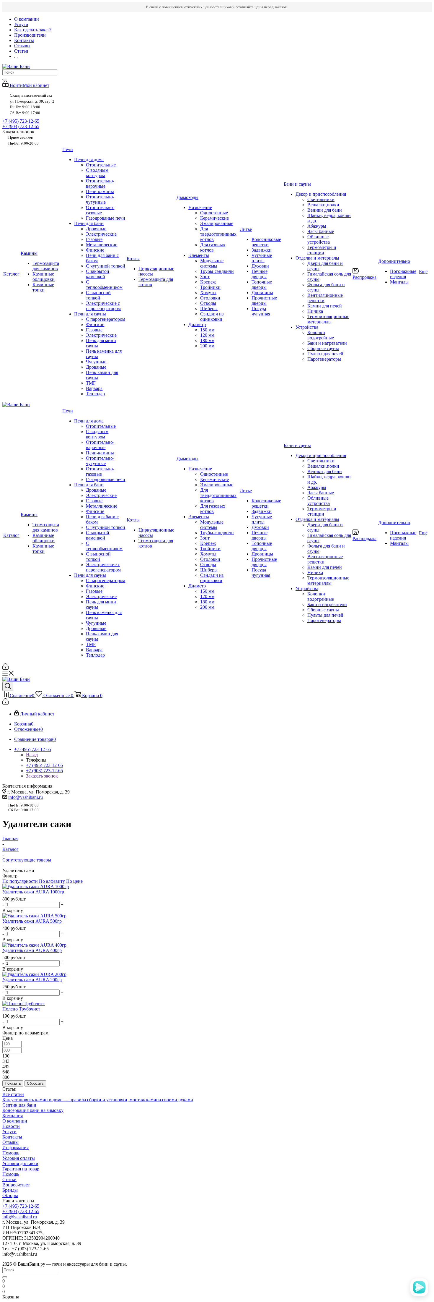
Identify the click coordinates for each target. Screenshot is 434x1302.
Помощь (10, 1152)
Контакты (12, 1136)
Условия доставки (20, 1163)
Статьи (9, 1179)
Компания (12, 1115)
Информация (15, 1147)
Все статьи (13, 1094)
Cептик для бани (19, 1104)
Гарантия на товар (20, 1168)
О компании (14, 1120)
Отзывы (10, 1142)
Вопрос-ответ (16, 1184)
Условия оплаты (18, 1158)
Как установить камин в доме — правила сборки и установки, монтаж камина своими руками (97, 1099)
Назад (32, 754)
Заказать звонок (42, 775)
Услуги (9, 1131)
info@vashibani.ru (25, 797)
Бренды (10, 1190)
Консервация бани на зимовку (32, 1110)
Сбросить (35, 1083)
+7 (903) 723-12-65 (20, 126)
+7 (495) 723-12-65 (20, 121)
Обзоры (10, 1195)
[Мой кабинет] (5, 668)
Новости (11, 1126)
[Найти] (4, 79)
